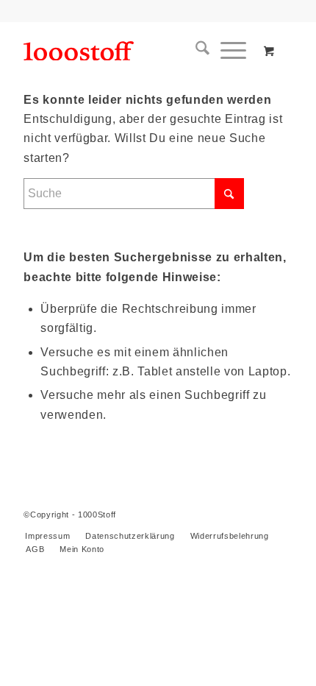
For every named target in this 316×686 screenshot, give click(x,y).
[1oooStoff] (131, 50)
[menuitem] (196, 50)
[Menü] (227, 50)
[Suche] (196, 50)
